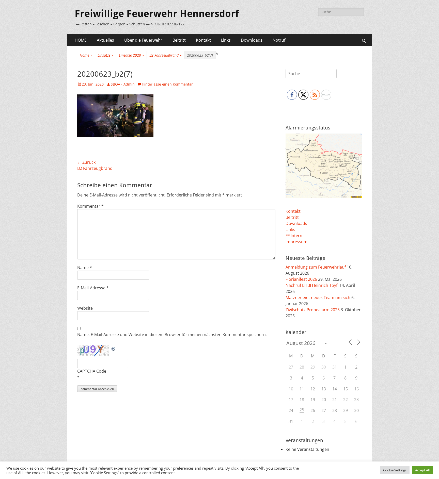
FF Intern (294, 235)
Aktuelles (105, 40)
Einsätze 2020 (131, 55)
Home (86, 55)
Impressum (296, 241)
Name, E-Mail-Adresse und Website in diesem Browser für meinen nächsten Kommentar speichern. (172, 334)
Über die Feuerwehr (143, 40)
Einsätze (106, 55)
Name (84, 267)
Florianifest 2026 (301, 279)
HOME (81, 40)
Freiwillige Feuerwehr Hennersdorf (157, 13)
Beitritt (179, 40)
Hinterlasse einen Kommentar (167, 84)
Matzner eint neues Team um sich (318, 297)
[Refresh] (113, 348)
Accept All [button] (422, 470)
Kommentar (90, 206)
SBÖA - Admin (123, 84)
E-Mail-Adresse (93, 288)
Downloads (251, 40)
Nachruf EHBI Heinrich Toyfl (312, 285)
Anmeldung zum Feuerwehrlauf (316, 267)
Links (226, 40)
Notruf (279, 40)
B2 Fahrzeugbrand (165, 55)
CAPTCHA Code (91, 371)
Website (85, 308)
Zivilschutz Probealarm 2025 (313, 309)
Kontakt (203, 40)
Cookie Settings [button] (394, 470)
